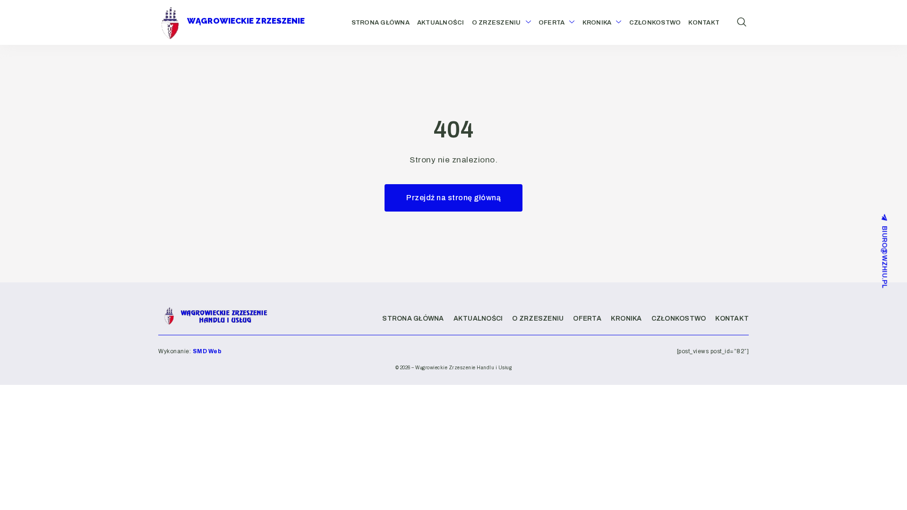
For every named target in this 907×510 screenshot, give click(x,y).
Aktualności (440, 22)
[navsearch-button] (741, 22)
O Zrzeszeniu (496, 22)
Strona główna (380, 22)
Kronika (597, 22)
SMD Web (207, 351)
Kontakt (703, 22)
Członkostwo (655, 22)
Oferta (552, 22)
